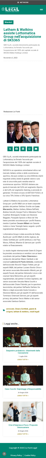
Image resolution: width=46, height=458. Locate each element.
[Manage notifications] (4, 454)
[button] (10, 149)
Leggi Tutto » (23, 359)
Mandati (8, 22)
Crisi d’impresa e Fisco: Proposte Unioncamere (23, 426)
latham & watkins (21, 312)
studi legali (34, 312)
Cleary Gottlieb (21, 309)
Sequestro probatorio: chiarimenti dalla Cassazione (23, 352)
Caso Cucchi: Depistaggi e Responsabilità (23, 389)
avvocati (10, 309)
